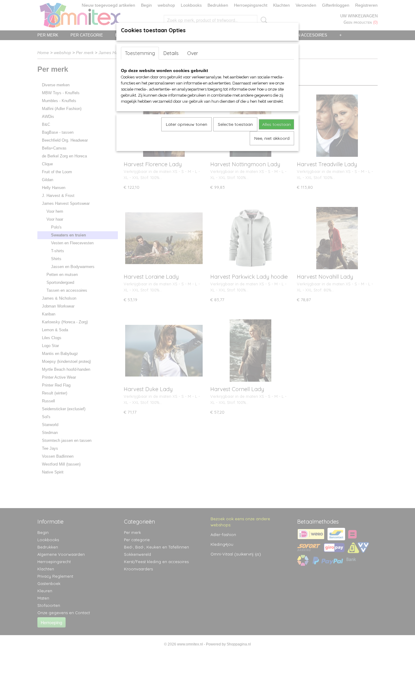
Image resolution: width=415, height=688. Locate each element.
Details (171, 53)
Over (192, 53)
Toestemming (140, 53)
